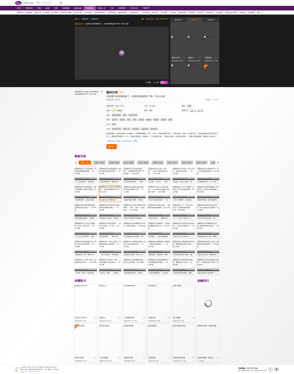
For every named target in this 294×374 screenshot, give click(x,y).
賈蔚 (134, 120)
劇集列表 (178, 20)
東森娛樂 (144, 129)
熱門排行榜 (116, 129)
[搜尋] (61, 3)
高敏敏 (148, 120)
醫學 (125, 115)
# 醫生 (135, 141)
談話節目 (135, 129)
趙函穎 (156, 120)
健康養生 (154, 129)
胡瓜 (114, 124)
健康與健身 (116, 115)
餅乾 (129, 120)
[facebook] (270, 369)
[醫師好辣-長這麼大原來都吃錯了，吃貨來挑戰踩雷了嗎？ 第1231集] (89, 111)
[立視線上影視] (24, 3)
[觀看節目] (121, 53)
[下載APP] (164, 82)
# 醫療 (118, 141)
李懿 (170, 120)
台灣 (189, 106)
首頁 (76, 19)
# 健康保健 (110, 141)
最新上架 (126, 129)
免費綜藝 (84, 19)
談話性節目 (133, 115)
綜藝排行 (211, 20)
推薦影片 (194, 20)
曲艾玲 (114, 120)
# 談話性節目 (127, 141)
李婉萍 (163, 120)
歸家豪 (141, 120)
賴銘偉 (122, 120)
